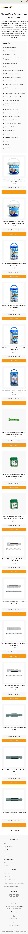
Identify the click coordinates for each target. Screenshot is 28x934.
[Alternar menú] (21, 7)
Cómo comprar (8, 856)
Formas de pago (8, 853)
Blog (5, 862)
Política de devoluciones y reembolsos (14, 883)
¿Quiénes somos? (8, 846)
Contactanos (7, 865)
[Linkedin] (17, 895)
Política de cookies (8, 876)
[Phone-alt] (10, 895)
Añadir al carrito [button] (14, 192)
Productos (6, 849)
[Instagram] (14, 895)
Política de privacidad (9, 880)
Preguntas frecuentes (9, 859)
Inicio (5, 843)
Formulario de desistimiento (11, 886)
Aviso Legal (7, 873)
